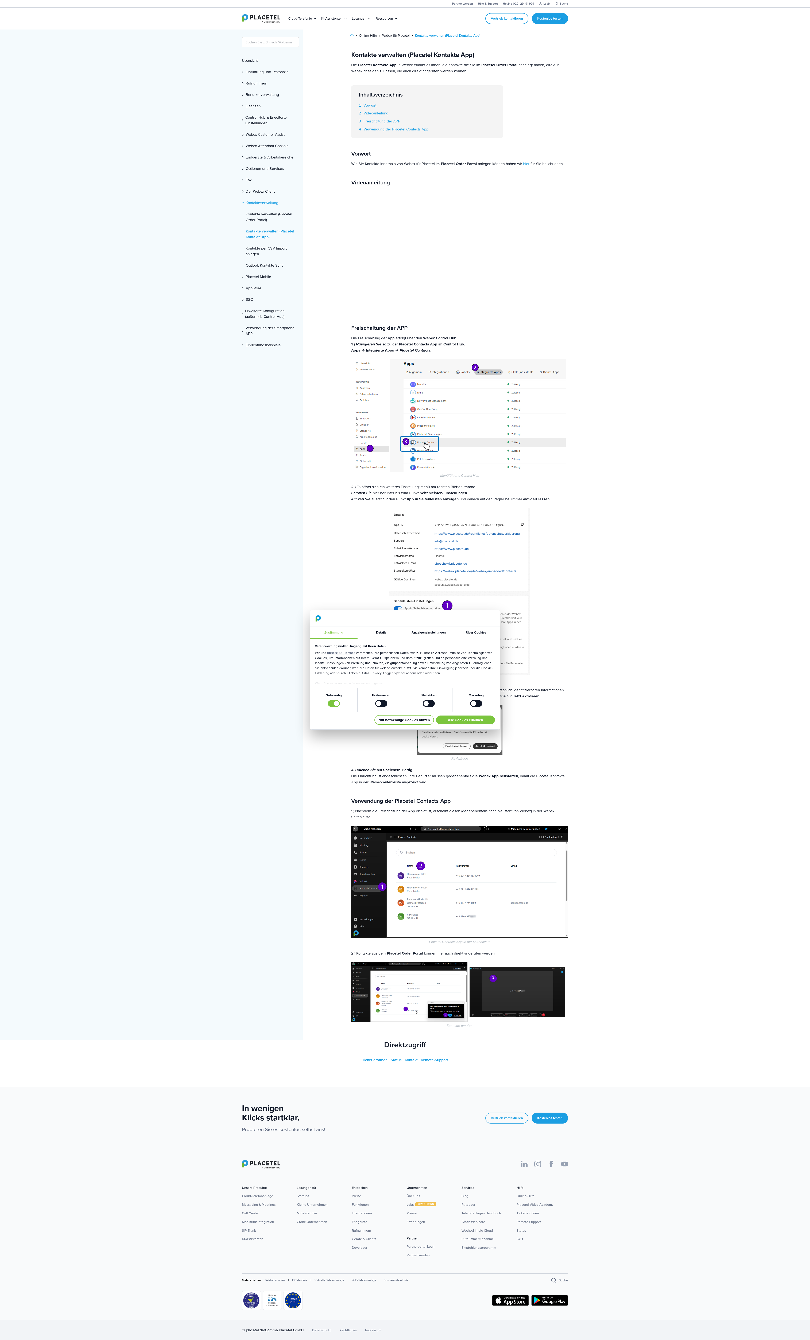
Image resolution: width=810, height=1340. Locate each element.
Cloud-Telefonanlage (257, 1196)
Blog (465, 1196)
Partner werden (418, 1255)
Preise (356, 1196)
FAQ (520, 1239)
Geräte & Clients (364, 1239)
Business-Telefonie (396, 1280)
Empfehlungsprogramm (479, 1247)
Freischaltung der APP (381, 121)
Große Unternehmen (312, 1221)
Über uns (413, 1196)
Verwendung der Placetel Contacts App (395, 129)
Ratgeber (468, 1204)
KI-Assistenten (252, 1239)
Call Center (250, 1213)
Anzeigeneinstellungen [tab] (429, 632)
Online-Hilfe (526, 1196)
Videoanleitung (375, 113)
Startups (303, 1196)
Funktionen (360, 1204)
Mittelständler (307, 1213)
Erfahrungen (416, 1221)
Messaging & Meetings (258, 1204)
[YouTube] (564, 1164)
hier (526, 163)
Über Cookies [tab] (476, 632)
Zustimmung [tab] (333, 632)
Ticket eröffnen (375, 1060)
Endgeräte (359, 1221)
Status (397, 1060)
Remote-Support (434, 1060)
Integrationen (362, 1213)
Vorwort (369, 105)
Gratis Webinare (473, 1221)
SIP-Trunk (249, 1230)
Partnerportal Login (421, 1246)
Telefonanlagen (275, 1280)
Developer (359, 1247)
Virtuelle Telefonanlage (329, 1280)
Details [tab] (381, 632)
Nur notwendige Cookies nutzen (404, 720)
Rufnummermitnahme (478, 1239)
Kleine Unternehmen (312, 1204)
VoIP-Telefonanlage (364, 1280)
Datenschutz (321, 1330)
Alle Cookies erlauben (465, 720)
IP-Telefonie (299, 1280)
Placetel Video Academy (535, 1204)
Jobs (410, 1204)
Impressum (373, 1330)
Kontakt (412, 1060)
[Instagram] (537, 1164)
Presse (412, 1213)
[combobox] (270, 42)
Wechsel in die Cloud (477, 1230)
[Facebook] (551, 1164)
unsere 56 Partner (341, 653)
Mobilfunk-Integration (258, 1221)
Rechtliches (348, 1330)
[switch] (381, 703)
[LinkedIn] (524, 1164)
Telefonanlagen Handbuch (481, 1213)
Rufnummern (361, 1230)
